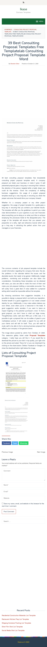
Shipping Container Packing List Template (16, 623)
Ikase (23, 9)
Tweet (15, 443)
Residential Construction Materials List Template (19, 615)
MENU (41, 21)
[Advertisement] (23, 93)
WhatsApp (23, 443)
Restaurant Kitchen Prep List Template (15, 619)
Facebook (6, 443)
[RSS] (23, 2)
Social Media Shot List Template (13, 630)
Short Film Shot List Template (12, 626)
